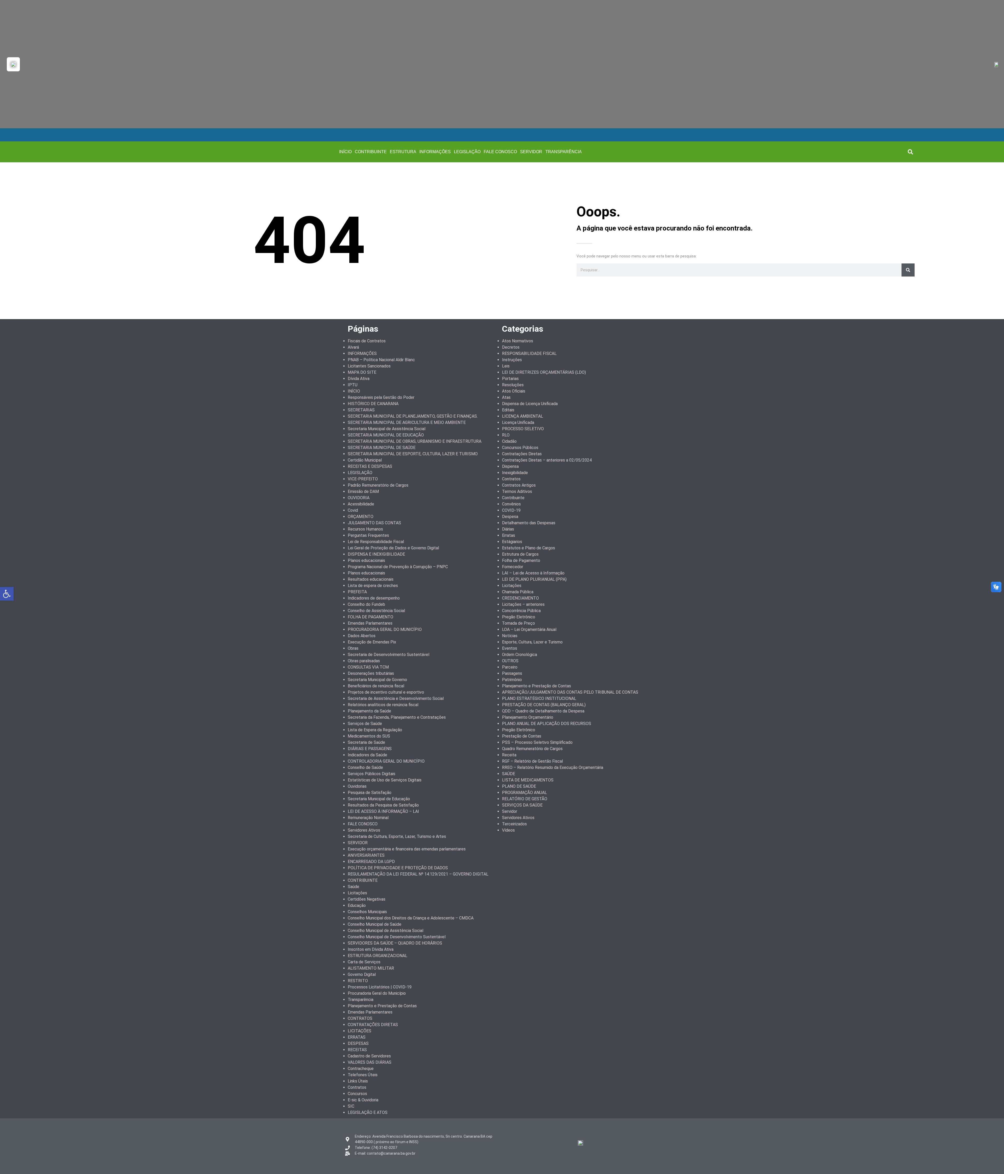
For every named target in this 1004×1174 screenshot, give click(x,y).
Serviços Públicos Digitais (371, 773)
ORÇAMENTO (360, 516)
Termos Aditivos (517, 491)
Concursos (357, 1093)
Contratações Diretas (522, 453)
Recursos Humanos (365, 529)
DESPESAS (358, 1043)
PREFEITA (357, 591)
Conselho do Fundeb (366, 604)
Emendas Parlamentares (370, 623)
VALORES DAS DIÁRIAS (369, 1062)
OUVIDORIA (358, 497)
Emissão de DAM (363, 491)
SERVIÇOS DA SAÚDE (522, 805)
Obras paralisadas (364, 660)
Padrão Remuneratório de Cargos (378, 485)
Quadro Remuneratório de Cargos (532, 748)
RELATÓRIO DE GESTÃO (524, 798)
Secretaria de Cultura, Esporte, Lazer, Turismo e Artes (397, 836)
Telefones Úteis (363, 1074)
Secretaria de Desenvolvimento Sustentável (388, 654)
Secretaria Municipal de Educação (379, 798)
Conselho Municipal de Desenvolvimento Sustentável (397, 936)
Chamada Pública (517, 591)
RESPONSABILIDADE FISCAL (529, 353)
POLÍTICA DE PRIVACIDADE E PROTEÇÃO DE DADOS (398, 867)
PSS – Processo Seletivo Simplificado (537, 742)
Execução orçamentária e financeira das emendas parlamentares (407, 849)
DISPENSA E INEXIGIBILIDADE (376, 554)
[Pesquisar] (908, 270)
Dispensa (510, 466)
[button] (910, 152)
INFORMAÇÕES (435, 151)
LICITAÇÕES (359, 1030)
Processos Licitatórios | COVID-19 (380, 987)
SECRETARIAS (361, 409)
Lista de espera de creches (373, 585)
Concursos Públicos (520, 447)
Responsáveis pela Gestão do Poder (381, 397)
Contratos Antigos (519, 485)
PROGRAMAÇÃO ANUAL (524, 792)
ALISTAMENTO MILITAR (371, 968)
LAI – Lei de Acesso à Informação (533, 573)
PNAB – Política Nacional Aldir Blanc (381, 359)
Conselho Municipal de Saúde (374, 924)
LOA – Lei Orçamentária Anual (529, 629)
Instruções (512, 359)
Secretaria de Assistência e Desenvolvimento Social (396, 698)
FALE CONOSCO (500, 151)
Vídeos (508, 830)
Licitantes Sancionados (369, 366)
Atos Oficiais (513, 391)
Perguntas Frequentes (368, 535)
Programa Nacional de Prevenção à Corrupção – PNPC (398, 566)
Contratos (357, 1087)
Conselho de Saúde (365, 767)
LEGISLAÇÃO (467, 151)
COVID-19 (511, 510)
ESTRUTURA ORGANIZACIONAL (377, 955)
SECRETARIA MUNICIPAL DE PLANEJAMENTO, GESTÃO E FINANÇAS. (413, 416)
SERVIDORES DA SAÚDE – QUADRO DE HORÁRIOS (395, 943)
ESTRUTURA (403, 151)
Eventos (509, 648)
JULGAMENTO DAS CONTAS (374, 522)
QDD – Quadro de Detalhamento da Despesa (543, 711)
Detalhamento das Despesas (528, 522)
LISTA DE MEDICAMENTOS (528, 780)
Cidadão (509, 441)
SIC (351, 1106)
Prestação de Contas (521, 736)
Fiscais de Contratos (367, 340)
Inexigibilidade (515, 472)
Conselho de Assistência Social (376, 610)
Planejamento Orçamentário (527, 717)
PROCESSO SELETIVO (523, 428)
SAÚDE (508, 773)
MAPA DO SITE (362, 372)
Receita (509, 754)
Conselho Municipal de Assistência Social (385, 930)
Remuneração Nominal (368, 817)
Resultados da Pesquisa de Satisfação (383, 805)
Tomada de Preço (518, 623)
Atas (506, 397)
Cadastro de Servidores (369, 1056)
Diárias (508, 529)
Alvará (353, 347)
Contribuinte (513, 497)
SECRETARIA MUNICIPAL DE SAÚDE (381, 447)
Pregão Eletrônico (518, 616)
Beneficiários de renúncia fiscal (376, 685)
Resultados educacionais (370, 579)
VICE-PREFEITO (363, 478)
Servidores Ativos (364, 830)
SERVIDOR (531, 151)
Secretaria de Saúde (366, 742)
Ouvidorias (357, 786)
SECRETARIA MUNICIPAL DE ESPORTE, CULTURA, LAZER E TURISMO (413, 453)
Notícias (509, 635)
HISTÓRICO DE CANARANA (373, 403)
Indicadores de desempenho (374, 598)
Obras (353, 648)
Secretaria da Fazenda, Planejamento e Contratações (397, 717)
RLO (506, 435)
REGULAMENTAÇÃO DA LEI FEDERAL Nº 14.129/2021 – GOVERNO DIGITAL (418, 874)
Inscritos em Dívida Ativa (370, 949)
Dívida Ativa (358, 378)
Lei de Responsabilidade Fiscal (376, 541)
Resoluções (513, 384)
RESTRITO (358, 980)
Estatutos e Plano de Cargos (528, 547)
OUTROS (510, 660)
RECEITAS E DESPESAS (370, 466)
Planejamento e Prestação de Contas (382, 1005)
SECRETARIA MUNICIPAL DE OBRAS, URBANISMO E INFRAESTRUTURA (414, 441)
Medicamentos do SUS (369, 736)
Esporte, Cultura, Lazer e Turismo (532, 642)
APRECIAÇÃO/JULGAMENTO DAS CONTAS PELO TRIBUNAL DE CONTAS (570, 692)
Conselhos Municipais (367, 911)
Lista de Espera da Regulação (375, 729)
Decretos (511, 347)
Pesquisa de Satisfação (369, 792)
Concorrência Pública (521, 610)
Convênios (511, 504)
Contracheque (361, 1068)
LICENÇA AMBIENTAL (522, 416)
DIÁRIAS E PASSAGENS (370, 748)
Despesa (510, 516)
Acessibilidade (361, 504)
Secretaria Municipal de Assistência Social (386, 428)
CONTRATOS (360, 1018)
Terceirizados (514, 823)
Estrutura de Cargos (520, 554)
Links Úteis (358, 1081)
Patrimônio (512, 679)
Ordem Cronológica (519, 654)
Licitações (357, 892)
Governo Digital (362, 974)
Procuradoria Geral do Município (377, 993)
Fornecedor (512, 566)
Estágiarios (512, 541)
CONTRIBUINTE (371, 151)
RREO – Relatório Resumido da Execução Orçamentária (552, 767)
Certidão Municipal (365, 460)
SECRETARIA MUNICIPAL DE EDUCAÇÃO (386, 435)
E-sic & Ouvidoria (363, 1099)
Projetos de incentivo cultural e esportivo (386, 692)
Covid (353, 510)
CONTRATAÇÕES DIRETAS (373, 1024)
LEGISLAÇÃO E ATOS (367, 1112)
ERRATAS (357, 1037)
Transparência (360, 999)
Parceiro (509, 667)
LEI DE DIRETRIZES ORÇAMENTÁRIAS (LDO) (544, 372)
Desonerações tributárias (371, 673)
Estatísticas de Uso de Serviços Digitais (384, 780)
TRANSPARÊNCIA (563, 151)
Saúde (353, 886)
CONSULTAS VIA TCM (368, 667)
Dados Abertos (361, 635)
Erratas (508, 535)
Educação (357, 905)
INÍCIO (345, 151)
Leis (506, 366)
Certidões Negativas (366, 899)
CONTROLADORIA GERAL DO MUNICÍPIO (386, 761)
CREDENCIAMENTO (520, 598)
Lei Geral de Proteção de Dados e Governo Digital (393, 547)
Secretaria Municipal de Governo (377, 679)
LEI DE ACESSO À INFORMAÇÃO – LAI (383, 811)
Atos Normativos (517, 340)
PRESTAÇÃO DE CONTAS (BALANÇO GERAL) (544, 704)
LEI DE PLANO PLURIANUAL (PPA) (534, 579)
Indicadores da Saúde (367, 754)
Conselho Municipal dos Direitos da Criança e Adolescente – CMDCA (411, 918)
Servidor (509, 811)
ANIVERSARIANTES (366, 855)
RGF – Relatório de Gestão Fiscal (532, 761)
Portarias (510, 378)
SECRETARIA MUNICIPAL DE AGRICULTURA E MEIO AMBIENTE (407, 422)
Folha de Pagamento (521, 560)
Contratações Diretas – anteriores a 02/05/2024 (547, 460)
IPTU (352, 384)
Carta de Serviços (364, 961)
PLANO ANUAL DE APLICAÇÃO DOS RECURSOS (546, 723)
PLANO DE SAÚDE (519, 786)
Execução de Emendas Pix (372, 642)
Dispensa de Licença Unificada (530, 403)
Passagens (512, 673)
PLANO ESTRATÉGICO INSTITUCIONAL (539, 698)
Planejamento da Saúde (369, 711)
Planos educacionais (366, 560)
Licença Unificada (518, 422)
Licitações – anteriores (523, 604)
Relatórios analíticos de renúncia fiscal (383, 704)
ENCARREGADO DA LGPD (371, 861)
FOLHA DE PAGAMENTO (370, 616)
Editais (508, 409)
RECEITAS (357, 1049)
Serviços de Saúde (365, 723)
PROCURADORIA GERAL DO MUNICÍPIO (385, 629)
